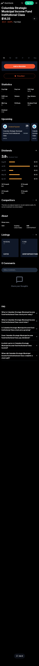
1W (4, 58)
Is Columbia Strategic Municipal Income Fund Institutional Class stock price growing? (19, 329)
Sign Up (29, 3)
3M (16, 58)
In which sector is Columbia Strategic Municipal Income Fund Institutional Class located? (19, 345)
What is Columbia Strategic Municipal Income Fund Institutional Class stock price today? (19, 313)
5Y (29, 58)
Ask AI (21, 656)
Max (35, 58)
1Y (22, 58)
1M (10, 58)
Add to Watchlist (19, 66)
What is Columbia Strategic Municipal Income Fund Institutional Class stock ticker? (19, 321)
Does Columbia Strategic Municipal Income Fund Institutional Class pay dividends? (19, 336)
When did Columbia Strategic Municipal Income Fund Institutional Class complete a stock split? (19, 355)
